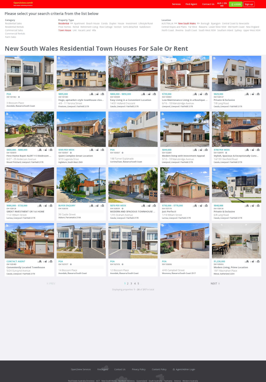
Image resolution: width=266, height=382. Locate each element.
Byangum (216, 23)
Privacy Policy (138, 369)
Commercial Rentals (15, 33)
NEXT (214, 283)
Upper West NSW (251, 30)
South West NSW (207, 30)
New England (252, 26)
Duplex (112, 23)
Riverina (179, 30)
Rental (76, 26)
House (121, 23)
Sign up (249, 4)
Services (176, 4)
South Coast (191, 30)
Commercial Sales (14, 30)
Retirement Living (89, 26)
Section (117, 26)
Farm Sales (10, 36)
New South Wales (187, 23)
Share (50, 68)
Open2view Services (81, 369)
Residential (63, 23)
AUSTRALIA (167, 23)
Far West (192, 26)
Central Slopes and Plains (174, 26)
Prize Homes (64, 26)
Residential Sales (13, 23)
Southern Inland (225, 30)
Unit (75, 30)
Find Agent (191, 4)
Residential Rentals (14, 26)
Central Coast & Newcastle (235, 23)
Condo (104, 23)
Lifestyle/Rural (146, 23)
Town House (64, 30)
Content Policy (159, 369)
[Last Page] (219, 283)
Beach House (93, 23)
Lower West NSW (217, 26)
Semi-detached (130, 26)
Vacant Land (84, 30)
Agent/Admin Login (185, 369)
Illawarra (203, 26)
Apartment (79, 23)
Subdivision (145, 26)
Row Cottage (106, 26)
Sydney (238, 30)
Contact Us (208, 4)
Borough (205, 23)
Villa (94, 30)
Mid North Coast (236, 26)
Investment (131, 23)
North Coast (168, 30)
